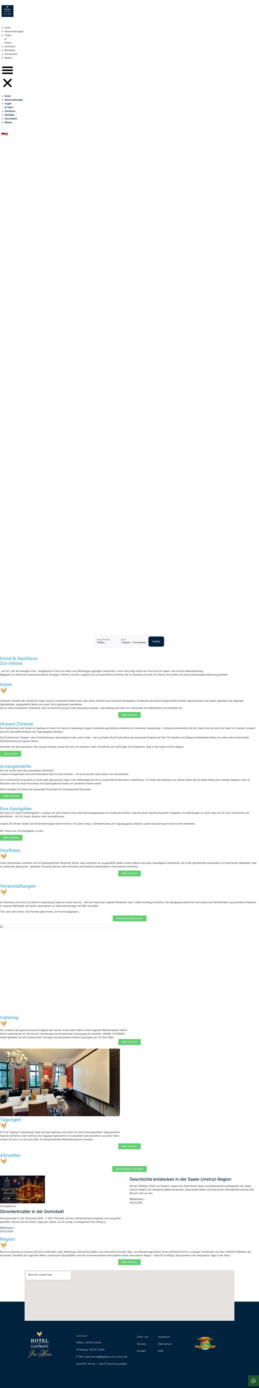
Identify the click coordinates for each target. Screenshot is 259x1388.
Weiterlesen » (7, 1227)
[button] (7, 77)
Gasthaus (9, 46)
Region (8, 57)
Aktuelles (9, 50)
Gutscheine (10, 54)
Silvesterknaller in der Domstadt (32, 1211)
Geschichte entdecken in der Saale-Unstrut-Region (180, 1179)
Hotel (7, 27)
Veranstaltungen (13, 31)
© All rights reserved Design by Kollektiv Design (129, 1377)
